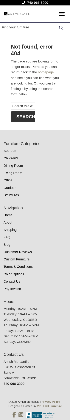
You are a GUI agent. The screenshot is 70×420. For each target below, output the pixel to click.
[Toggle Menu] (62, 14)
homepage (46, 72)
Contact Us (12, 281)
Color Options (14, 274)
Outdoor (10, 188)
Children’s (11, 158)
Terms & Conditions (18, 267)
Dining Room (13, 165)
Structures (11, 195)
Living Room (13, 173)
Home (8, 215)
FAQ (7, 237)
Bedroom (10, 151)
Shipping (10, 230)
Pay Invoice (12, 289)
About (8, 222)
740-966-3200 (37, 3)
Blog (7, 245)
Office (8, 180)
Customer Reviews (18, 252)
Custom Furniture (16, 259)
